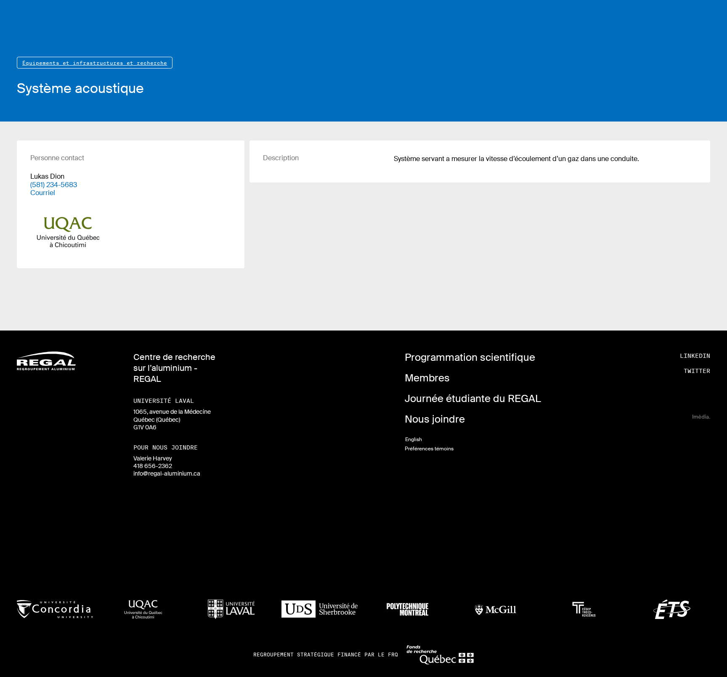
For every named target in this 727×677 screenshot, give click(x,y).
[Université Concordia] (55, 609)
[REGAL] (46, 361)
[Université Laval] (231, 609)
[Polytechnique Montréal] (407, 609)
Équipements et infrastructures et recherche (94, 63)
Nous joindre (435, 419)
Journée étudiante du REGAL (473, 398)
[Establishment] (68, 226)
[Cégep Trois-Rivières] (584, 609)
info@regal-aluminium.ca (166, 473)
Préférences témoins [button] (429, 448)
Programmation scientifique (470, 357)
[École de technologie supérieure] (672, 609)
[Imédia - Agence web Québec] (701, 416)
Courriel (42, 193)
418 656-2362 (152, 466)
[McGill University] (496, 609)
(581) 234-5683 (53, 185)
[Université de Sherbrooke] (319, 609)
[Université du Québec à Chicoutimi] (143, 609)
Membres (427, 377)
